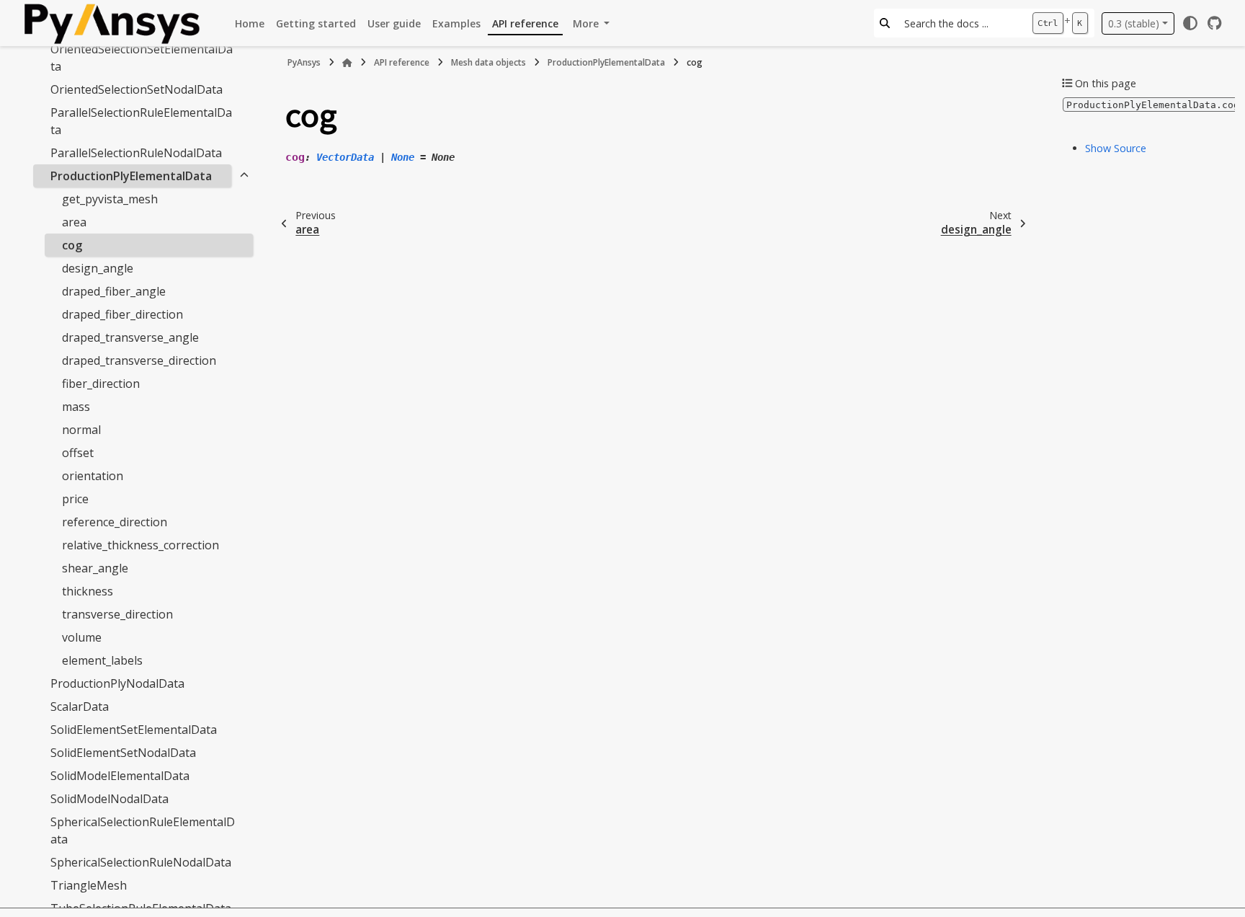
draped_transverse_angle (130, 337)
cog (72, 245)
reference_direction (114, 522)
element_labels (102, 660)
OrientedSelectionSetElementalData (141, 57)
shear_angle (95, 568)
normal (81, 430)
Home (249, 23)
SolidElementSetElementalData (133, 729)
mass (76, 407)
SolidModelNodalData (109, 799)
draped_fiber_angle (114, 291)
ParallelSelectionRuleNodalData (136, 153)
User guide (394, 23)
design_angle (97, 268)
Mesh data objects (488, 62)
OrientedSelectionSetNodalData (136, 89)
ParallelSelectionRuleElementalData (141, 121)
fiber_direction (101, 383)
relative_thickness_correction (140, 545)
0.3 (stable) (1133, 23)
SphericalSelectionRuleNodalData (140, 862)
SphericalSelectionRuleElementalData (142, 830)
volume (82, 637)
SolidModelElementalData (119, 776)
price (75, 499)
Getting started (316, 23)
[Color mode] (1190, 23)
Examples (456, 23)
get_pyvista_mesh (110, 199)
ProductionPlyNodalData (117, 683)
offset (78, 453)
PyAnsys (304, 62)
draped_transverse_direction (139, 360)
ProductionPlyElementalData (131, 176)
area (74, 222)
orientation (92, 476)
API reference (525, 23)
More (587, 23)
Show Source (1115, 148)
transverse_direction (117, 614)
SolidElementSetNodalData (123, 753)
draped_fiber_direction (122, 314)
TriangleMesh (88, 885)
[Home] (347, 62)
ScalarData (79, 706)
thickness (87, 591)
